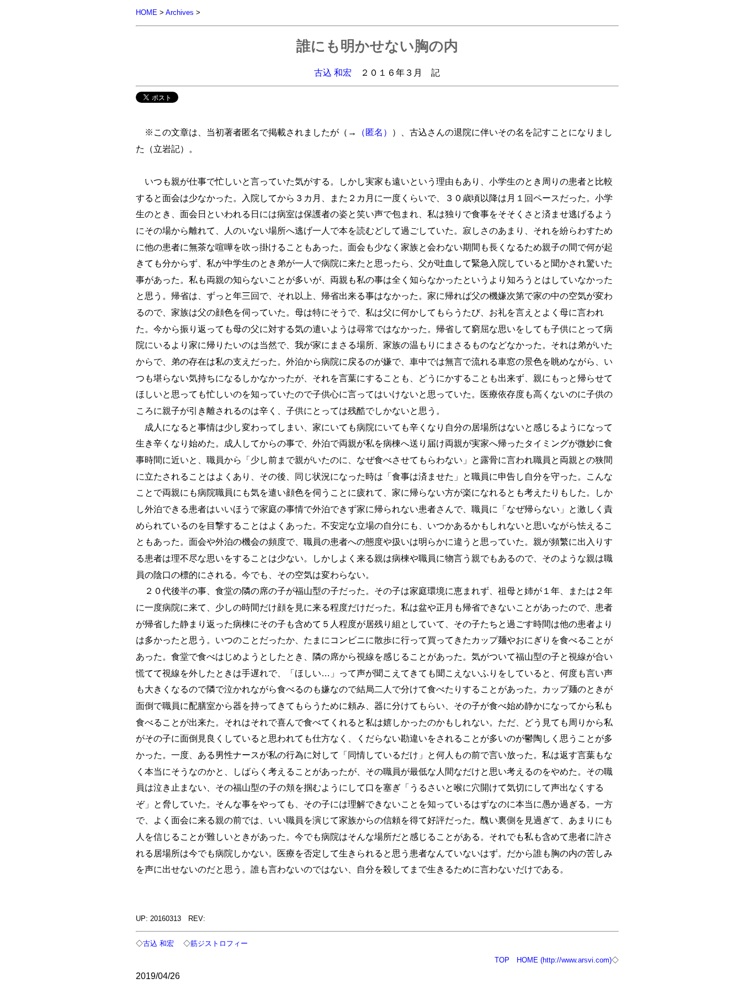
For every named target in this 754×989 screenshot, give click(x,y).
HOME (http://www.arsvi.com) (564, 960)
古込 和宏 (333, 72)
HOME (146, 12)
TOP (502, 960)
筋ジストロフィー (219, 943)
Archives (180, 12)
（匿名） (374, 132)
